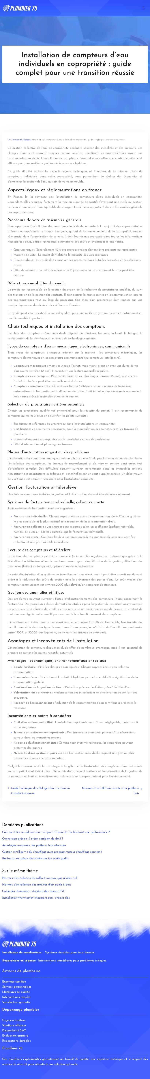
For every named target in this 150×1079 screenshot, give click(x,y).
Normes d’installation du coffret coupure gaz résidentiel (39, 878)
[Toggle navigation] (143, 8)
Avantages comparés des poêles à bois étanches (34, 845)
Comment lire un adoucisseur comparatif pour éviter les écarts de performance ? (56, 832)
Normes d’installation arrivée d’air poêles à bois (110, 791)
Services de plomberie (21, 140)
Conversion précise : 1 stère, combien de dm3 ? (32, 838)
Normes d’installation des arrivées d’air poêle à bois (36, 884)
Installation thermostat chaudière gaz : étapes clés (36, 897)
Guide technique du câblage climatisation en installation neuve (40, 791)
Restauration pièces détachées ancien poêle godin (35, 858)
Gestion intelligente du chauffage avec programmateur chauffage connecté (52, 852)
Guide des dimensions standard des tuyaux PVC (33, 891)
